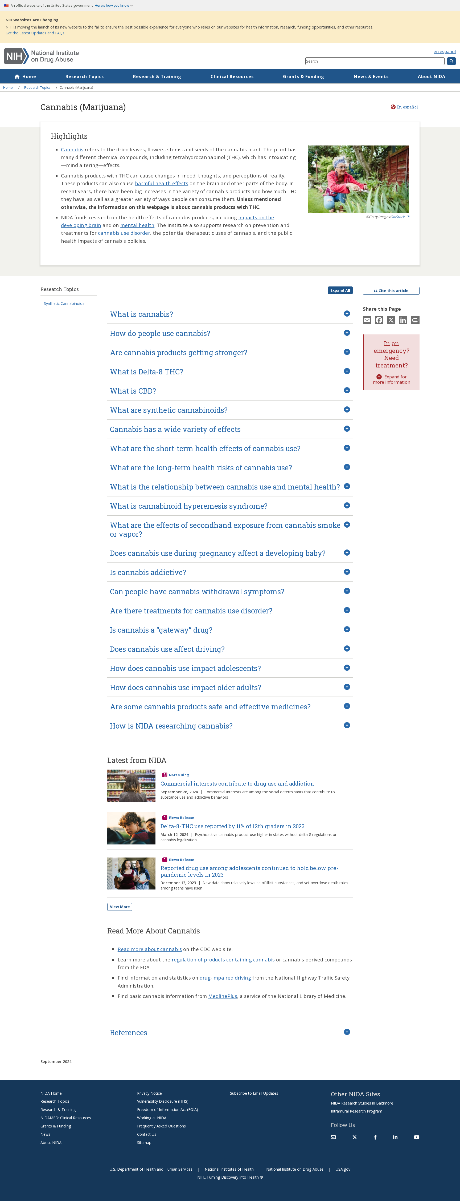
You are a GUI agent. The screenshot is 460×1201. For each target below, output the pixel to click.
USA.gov (343, 1169)
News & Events (371, 76)
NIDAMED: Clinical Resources (65, 1117)
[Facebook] (379, 319)
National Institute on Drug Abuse (294, 1169)
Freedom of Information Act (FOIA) (167, 1109)
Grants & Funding (303, 76)
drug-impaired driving (225, 977)
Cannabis (72, 149)
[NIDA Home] (129, 56)
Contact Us (146, 1134)
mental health (137, 225)
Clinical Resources (232, 76)
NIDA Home (51, 1093)
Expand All (340, 290)
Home (29, 76)
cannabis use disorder (124, 232)
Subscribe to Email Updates (254, 1093)
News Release (181, 817)
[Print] (415, 319)
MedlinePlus (222, 996)
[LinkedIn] (403, 319)
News (45, 1134)
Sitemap (144, 1142)
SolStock (398, 216)
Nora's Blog (179, 775)
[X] (391, 319)
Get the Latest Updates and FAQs (35, 32)
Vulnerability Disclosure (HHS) (162, 1101)
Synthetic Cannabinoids (64, 303)
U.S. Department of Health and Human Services (151, 1169)
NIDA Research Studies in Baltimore (362, 1103)
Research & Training (157, 76)
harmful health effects (161, 183)
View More (120, 906)
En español (407, 107)
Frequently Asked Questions (161, 1126)
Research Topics (84, 76)
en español (445, 51)
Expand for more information (391, 379)
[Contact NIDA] (333, 1137)
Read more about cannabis (150, 949)
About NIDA (431, 76)
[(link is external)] (354, 1137)
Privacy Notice (149, 1093)
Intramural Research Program (356, 1111)
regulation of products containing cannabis (223, 959)
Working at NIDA (151, 1117)
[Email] (367, 319)
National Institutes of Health (229, 1169)
